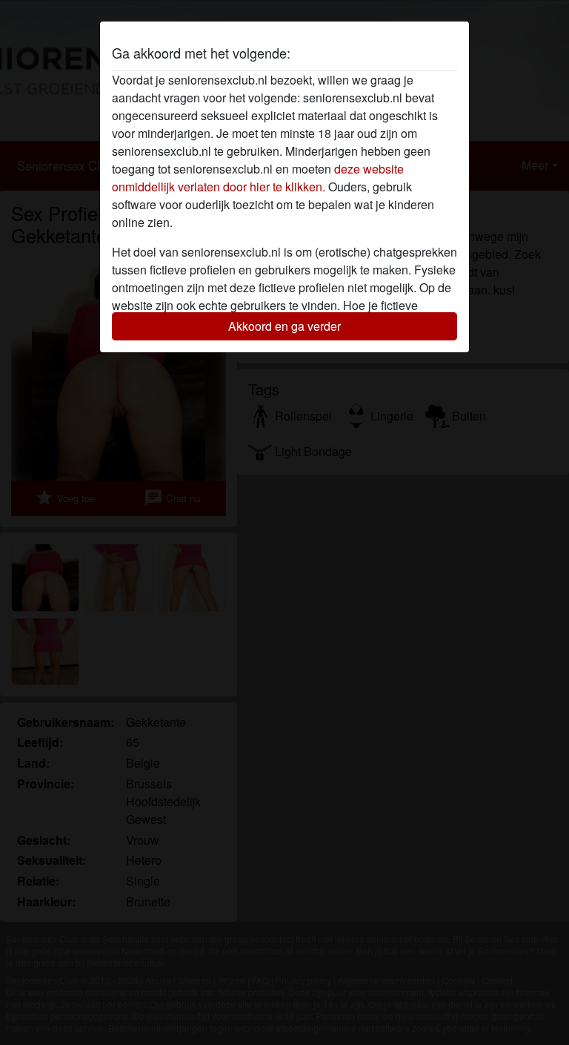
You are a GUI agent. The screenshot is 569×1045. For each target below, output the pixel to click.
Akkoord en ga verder (284, 325)
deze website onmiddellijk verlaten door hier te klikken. (258, 177)
